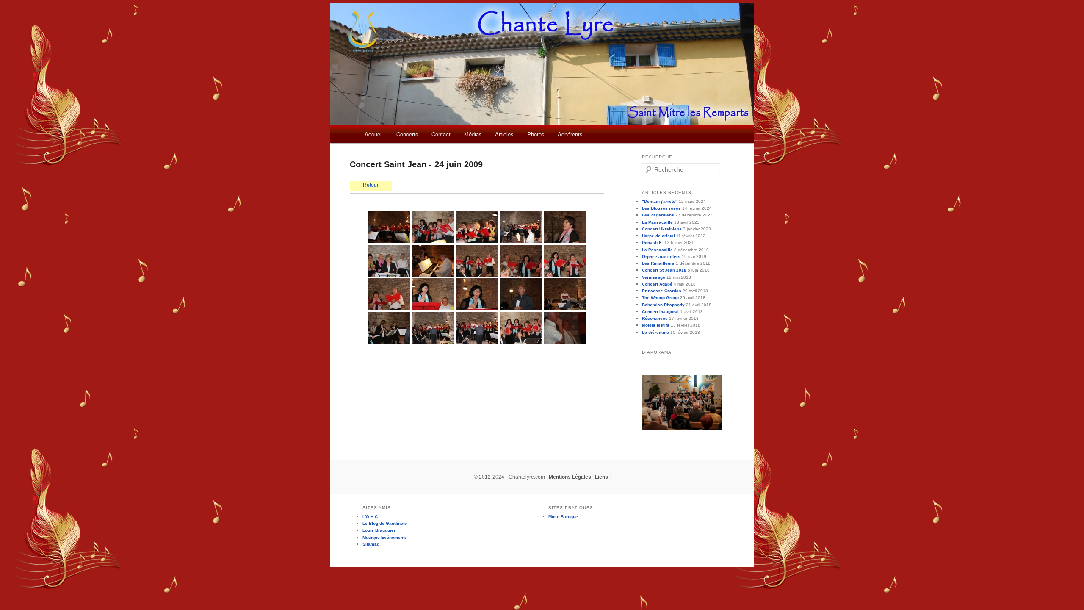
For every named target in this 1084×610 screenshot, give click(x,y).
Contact (441, 134)
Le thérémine (655, 332)
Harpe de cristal (658, 235)
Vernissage (653, 277)
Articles (504, 134)
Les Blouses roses (661, 208)
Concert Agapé (657, 284)
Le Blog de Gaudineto (384, 523)
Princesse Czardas (661, 290)
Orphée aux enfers (661, 256)
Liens (601, 477)
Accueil (374, 134)
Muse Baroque (563, 516)
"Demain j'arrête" (660, 201)
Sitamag (370, 544)
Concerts (407, 134)
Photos (536, 134)
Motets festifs (655, 325)
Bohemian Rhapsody (663, 304)
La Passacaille (657, 222)
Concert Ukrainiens (662, 229)
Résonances (655, 318)
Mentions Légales (570, 477)
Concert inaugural (660, 311)
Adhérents (570, 134)
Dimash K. (652, 242)
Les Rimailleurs (658, 263)
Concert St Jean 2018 (664, 270)
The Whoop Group (660, 297)
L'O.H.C (370, 516)
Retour (371, 185)
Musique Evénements (384, 537)
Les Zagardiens (658, 215)
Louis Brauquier (378, 530)
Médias (473, 134)
